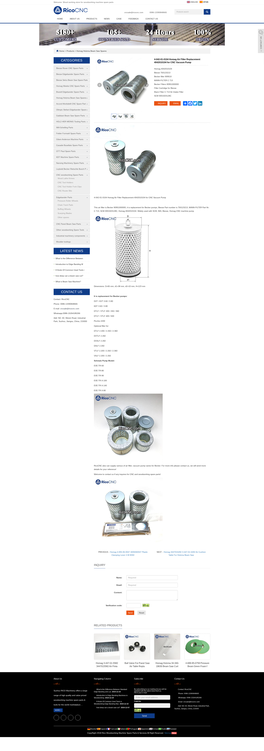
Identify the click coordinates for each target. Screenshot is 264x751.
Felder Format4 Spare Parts (68, 133)
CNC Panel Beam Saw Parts (68, 224)
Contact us (151, 19)
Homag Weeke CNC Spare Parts (70, 86)
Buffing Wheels (64, 209)
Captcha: (137, 701)
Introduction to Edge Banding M (69, 264)
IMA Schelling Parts (64, 127)
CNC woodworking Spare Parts (69, 175)
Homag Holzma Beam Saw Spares (91, 51)
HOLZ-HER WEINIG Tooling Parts (71, 121)
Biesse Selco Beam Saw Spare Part (71, 80)
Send (130, 613)
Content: (118, 592)
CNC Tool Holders (65, 182)
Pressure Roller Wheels (68, 201)
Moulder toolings (63, 242)
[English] (192, 2)
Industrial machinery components (70, 236)
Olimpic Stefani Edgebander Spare (71, 110)
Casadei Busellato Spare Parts (69, 145)
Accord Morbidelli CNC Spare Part (71, 104)
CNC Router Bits (65, 191)
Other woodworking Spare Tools (70, 230)
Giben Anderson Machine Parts (69, 139)
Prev (99, 85)
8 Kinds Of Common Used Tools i (70, 270)
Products (91, 19)
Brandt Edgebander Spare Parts (70, 92)
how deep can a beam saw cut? (69, 276)
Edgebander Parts (64, 197)
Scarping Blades (65, 213)
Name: (119, 578)
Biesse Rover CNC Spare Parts (69, 68)
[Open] (261, 41)
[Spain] (203, 2)
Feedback (133, 19)
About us (74, 19)
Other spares (63, 217)
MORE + (58, 710)
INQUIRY (161, 103)
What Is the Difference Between (69, 258)
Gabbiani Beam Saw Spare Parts (70, 116)
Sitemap (167, 733)
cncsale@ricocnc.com (133, 12)
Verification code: (114, 605)
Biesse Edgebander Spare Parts (70, 74)
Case (119, 19)
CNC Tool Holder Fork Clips (70, 187)
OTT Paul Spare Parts (65, 151)
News (107, 19)
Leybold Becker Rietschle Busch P (71, 169)
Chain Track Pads (65, 205)
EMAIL (176, 103)
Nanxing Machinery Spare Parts (70, 163)
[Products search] (207, 12)
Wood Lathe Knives (66, 178)
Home (60, 19)
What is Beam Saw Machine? (68, 281)
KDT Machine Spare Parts (67, 157)
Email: (119, 585)
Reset (141, 613)
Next (146, 85)
